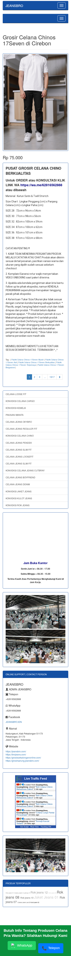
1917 (52, 376)
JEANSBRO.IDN (14, 721)
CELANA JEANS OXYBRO (19, 421)
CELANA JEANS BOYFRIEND (20, 477)
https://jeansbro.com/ (16, 751)
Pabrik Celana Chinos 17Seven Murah (27, 359)
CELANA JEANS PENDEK (19, 442)
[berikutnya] (59, 377)
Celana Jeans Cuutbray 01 (22, 893)
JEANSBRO (14, 5)
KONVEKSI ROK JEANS (17, 505)
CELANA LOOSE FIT (16, 394)
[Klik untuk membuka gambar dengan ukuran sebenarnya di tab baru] (35, 102)
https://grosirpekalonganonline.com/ (23, 757)
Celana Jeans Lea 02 (24, 902)
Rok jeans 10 (27, 897)
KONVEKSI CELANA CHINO (20, 435)
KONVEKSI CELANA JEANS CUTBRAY (25, 470)
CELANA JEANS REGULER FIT (21, 428)
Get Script (24, 827)
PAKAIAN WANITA (14, 414)
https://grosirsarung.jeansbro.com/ (22, 760)
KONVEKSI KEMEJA (16, 407)
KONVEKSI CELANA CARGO (20, 400)
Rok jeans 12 (39, 892)
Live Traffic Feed (35, 778)
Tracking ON (46, 827)
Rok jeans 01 (10, 893)
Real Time (34, 827)
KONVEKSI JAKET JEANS (18, 491)
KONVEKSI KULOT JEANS (19, 498)
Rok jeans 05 (52, 893)
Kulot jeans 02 (35, 902)
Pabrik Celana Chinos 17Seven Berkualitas (36, 362)
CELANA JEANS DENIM (18, 484)
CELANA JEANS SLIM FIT (18, 449)
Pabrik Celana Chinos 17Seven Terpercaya (34, 363)
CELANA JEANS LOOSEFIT (19, 456)
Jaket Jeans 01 (47, 897)
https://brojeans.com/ (16, 754)
